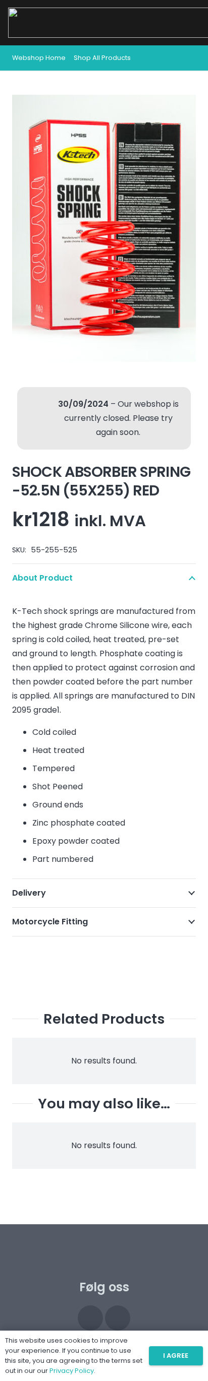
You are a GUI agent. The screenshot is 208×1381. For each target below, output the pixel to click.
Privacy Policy (71, 1370)
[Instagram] (90, 1318)
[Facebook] (117, 1318)
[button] (189, 58)
